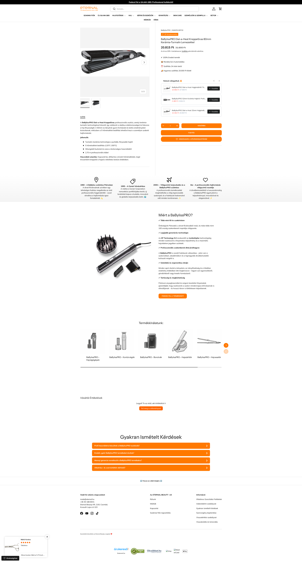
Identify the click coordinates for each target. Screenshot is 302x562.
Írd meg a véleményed (151, 408)
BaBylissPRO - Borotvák (151, 357)
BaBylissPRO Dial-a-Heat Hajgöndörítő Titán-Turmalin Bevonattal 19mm (189, 87)
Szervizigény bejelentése (206, 513)
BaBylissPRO (165, 30)
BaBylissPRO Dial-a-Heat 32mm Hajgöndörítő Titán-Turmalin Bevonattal (189, 110)
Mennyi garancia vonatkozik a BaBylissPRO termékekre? (118, 460)
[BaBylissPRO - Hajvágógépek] (92, 341)
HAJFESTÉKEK (117, 15)
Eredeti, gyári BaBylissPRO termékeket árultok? (114, 453)
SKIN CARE (177, 15)
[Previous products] (214, 80)
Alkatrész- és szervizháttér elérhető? (109, 468)
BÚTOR (213, 15)
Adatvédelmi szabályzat (206, 504)
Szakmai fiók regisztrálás (160, 513)
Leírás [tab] (82, 117)
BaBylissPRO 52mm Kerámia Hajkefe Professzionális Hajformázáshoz (189, 99)
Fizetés (191, 133)
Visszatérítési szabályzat (206, 517)
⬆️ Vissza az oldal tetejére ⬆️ (151, 481)
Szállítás (185, 51)
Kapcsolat (154, 508)
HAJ (130, 15)
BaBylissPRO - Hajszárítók (180, 357)
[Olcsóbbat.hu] (154, 551)
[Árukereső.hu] (121, 550)
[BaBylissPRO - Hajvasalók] (209, 341)
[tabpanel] (114, 141)
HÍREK (156, 20)
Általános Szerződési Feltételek (209, 499)
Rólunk (153, 499)
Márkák (153, 504)
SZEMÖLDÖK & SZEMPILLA (195, 15)
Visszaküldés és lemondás (207, 522)
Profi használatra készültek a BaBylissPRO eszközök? (117, 446)
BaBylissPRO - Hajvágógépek (93, 358)
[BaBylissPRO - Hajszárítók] (180, 341)
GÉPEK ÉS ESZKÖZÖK (145, 15)
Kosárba (202, 126)
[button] (220, 8)
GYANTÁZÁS (163, 15)
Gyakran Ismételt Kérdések (207, 508)
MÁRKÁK (147, 20)
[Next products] (219, 80)
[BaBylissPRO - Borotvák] (151, 341)
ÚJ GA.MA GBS (103, 15)
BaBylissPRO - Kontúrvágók (122, 357)
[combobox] (154, 9)
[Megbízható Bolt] (138, 549)
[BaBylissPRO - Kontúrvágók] (121, 341)
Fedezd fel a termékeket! (173, 296)
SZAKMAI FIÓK (89, 15)
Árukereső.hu (121, 553)
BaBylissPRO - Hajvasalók (209, 357)
